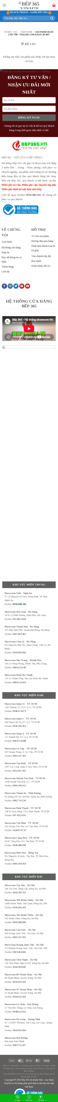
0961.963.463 (19, 634)
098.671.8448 (19, 741)
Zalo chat (29, 1100)
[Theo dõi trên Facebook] (4, 286)
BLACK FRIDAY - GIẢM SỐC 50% (29, 12)
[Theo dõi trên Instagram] (10, 286)
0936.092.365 (19, 907)
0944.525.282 (19, 996)
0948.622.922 (19, 1011)
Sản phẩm (26, 32)
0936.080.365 (33, 194)
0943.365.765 (19, 892)
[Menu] (4, 5)
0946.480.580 (19, 845)
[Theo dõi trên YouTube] (27, 286)
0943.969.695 (19, 967)
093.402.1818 (19, 619)
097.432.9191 (19, 815)
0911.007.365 (19, 771)
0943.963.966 (19, 1030)
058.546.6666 (19, 952)
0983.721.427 (19, 1045)
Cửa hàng (40, 1100)
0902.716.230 (19, 800)
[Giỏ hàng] (54, 5)
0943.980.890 (19, 922)
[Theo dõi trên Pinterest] (21, 286)
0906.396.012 (19, 785)
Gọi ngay (17, 1100)
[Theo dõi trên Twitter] (16, 286)
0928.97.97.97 (19, 830)
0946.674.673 (19, 711)
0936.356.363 (19, 726)
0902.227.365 (19, 756)
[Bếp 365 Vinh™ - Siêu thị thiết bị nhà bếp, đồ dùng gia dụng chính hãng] (29, 5)
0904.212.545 (19, 667)
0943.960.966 (19, 652)
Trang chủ (10, 32)
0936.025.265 (19, 982)
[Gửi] (52, 18)
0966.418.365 (19, 863)
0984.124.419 (19, 682)
